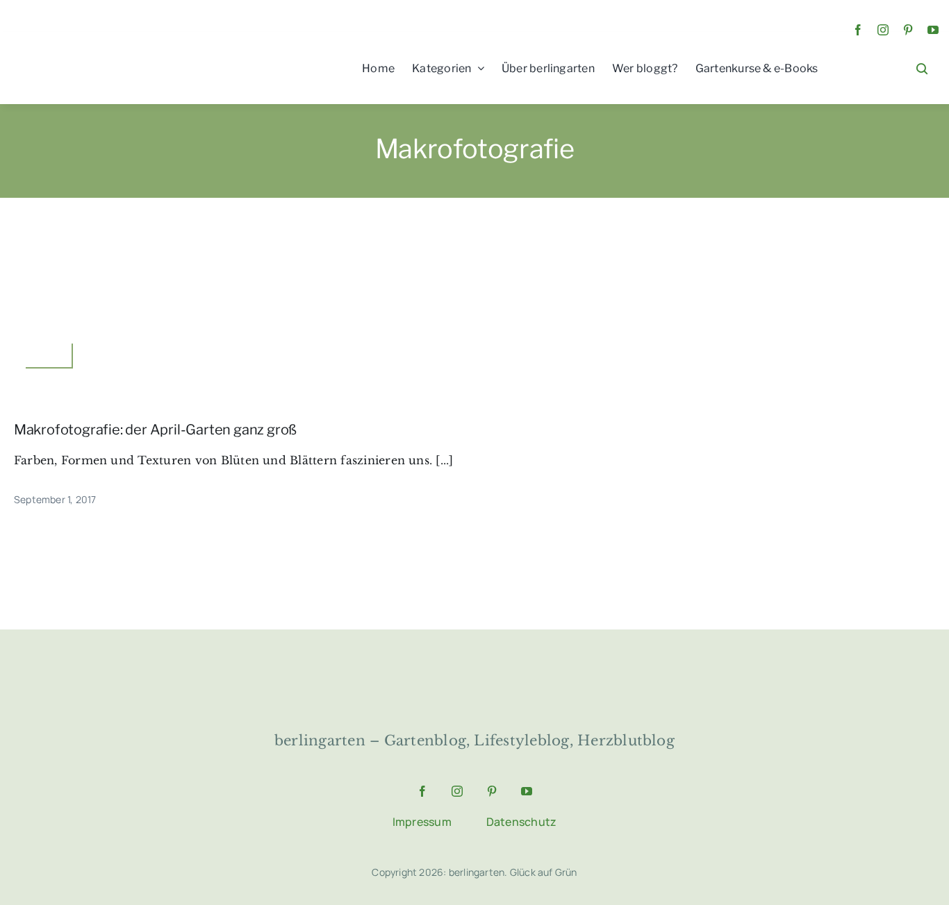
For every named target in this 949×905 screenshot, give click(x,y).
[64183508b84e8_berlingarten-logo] (474, 670)
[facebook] (858, 30)
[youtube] (933, 30)
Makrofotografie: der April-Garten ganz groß (155, 429)
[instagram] (883, 30)
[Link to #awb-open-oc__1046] (921, 68)
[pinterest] (908, 30)
